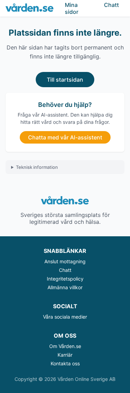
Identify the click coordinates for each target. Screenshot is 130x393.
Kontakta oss (65, 363)
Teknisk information (37, 167)
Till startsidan (65, 79)
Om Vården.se (65, 346)
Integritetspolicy (65, 279)
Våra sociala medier (65, 317)
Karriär (65, 355)
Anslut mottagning (65, 261)
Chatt (65, 270)
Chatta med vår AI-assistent (65, 137)
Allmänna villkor (65, 287)
